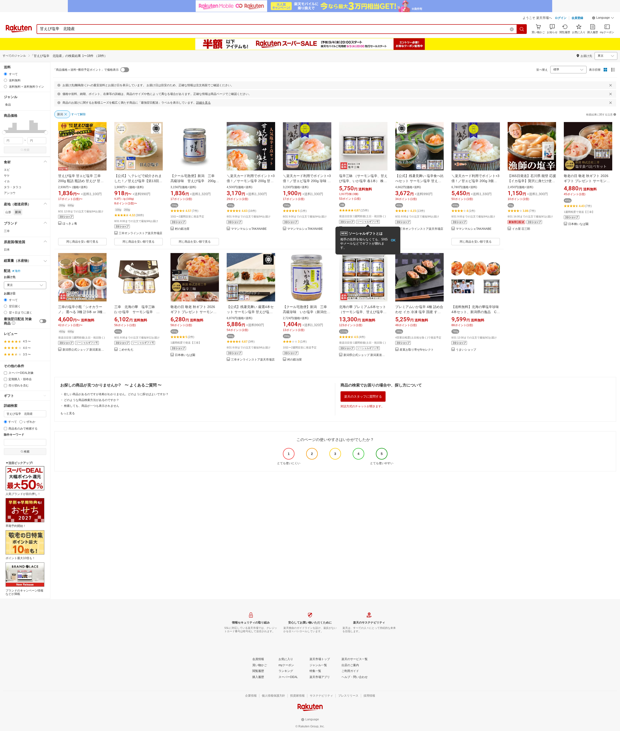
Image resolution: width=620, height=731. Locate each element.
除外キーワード (14, 434)
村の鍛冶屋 (182, 229)
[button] (603, 18)
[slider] (4, 132)
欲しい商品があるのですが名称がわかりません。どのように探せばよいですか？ (116, 394)
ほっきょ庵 (69, 223)
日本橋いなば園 (578, 224)
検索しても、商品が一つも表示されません (91, 406)
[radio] (5, 74)
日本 (7, 249)
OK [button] (393, 240)
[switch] (42, 321)
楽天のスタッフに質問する (363, 396)
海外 (18, 271)
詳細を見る (203, 102)
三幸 (7, 231)
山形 (8, 212)
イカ (7, 181)
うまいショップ (466, 349)
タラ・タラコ (12, 187)
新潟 (18, 212)
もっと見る (67, 413)
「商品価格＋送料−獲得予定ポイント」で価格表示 (86, 69)
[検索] (522, 29)
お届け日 (10, 293)
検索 (27, 150)
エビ (7, 169)
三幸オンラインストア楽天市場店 (140, 233)
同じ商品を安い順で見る (82, 241)
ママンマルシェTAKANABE (249, 229)
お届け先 (10, 277)
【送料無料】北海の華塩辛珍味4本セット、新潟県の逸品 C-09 (475, 312)
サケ (7, 175)
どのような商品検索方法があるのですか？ (91, 400)
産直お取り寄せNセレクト (417, 349)
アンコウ (10, 193)
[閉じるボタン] (610, 85)
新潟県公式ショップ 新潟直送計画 (84, 349)
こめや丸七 (126, 349)
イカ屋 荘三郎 (521, 229)
